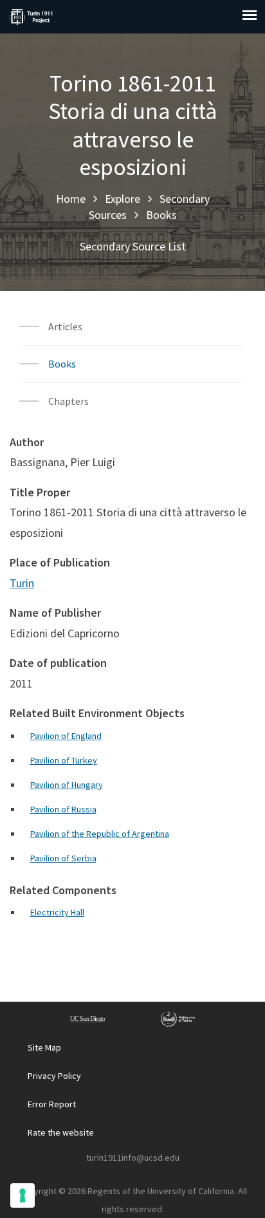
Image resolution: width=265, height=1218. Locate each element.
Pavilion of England (66, 736)
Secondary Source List (133, 246)
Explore (122, 198)
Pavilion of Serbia (63, 858)
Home (71, 198)
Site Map (44, 1047)
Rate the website (61, 1132)
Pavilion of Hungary (66, 785)
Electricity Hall (57, 912)
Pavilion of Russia (63, 809)
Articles (65, 326)
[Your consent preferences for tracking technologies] (22, 1195)
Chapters (68, 401)
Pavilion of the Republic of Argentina (99, 833)
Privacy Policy (54, 1076)
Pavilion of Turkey (63, 760)
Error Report (52, 1104)
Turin (22, 583)
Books (161, 214)
